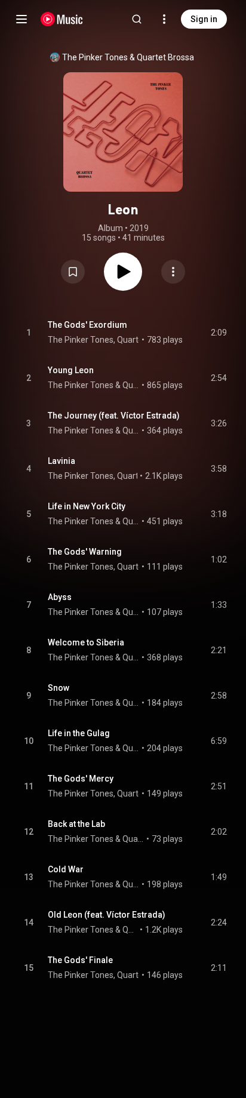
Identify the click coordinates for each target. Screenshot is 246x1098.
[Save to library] (73, 271)
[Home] (62, 19)
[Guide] (21, 19)
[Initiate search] (136, 19)
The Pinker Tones (95, 57)
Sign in (203, 19)
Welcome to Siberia (86, 642)
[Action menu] (173, 272)
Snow (58, 688)
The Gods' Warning (85, 551)
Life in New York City (86, 506)
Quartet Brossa (165, 57)
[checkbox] (218, 332)
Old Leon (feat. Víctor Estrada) (106, 914)
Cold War (66, 869)
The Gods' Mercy (80, 778)
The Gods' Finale (80, 960)
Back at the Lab (76, 824)
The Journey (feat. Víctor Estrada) (114, 415)
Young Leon (71, 370)
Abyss (60, 597)
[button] (73, 272)
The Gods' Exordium (87, 325)
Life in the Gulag (79, 733)
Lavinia (61, 461)
